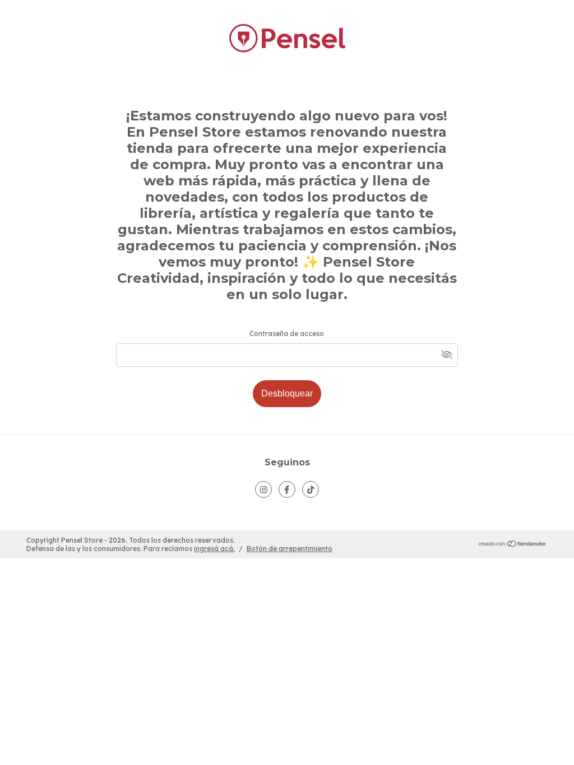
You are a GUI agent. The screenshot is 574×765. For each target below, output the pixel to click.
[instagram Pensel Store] (263, 489)
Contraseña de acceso (286, 333)
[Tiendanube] (513, 544)
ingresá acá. (214, 548)
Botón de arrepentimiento (289, 548)
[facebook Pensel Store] (287, 489)
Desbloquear (287, 393)
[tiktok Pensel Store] (310, 489)
